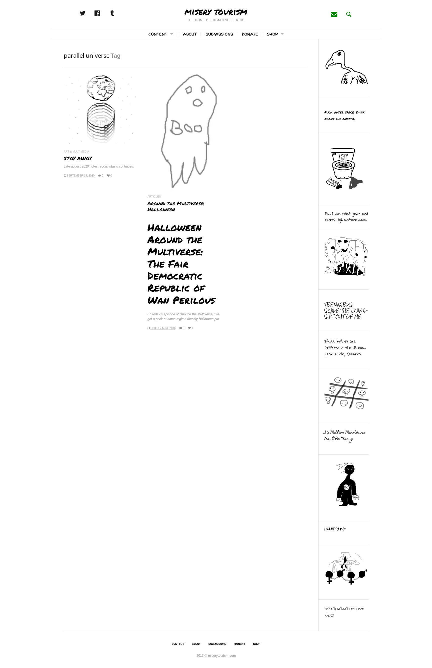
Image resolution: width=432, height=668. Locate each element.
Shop (272, 33)
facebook (102, 13)
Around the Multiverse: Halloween (176, 206)
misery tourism (215, 11)
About (190, 33)
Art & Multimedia (76, 151)
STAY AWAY (78, 158)
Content (157, 33)
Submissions (219, 33)
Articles (154, 196)
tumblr (117, 13)
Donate (250, 33)
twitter (88, 13)
